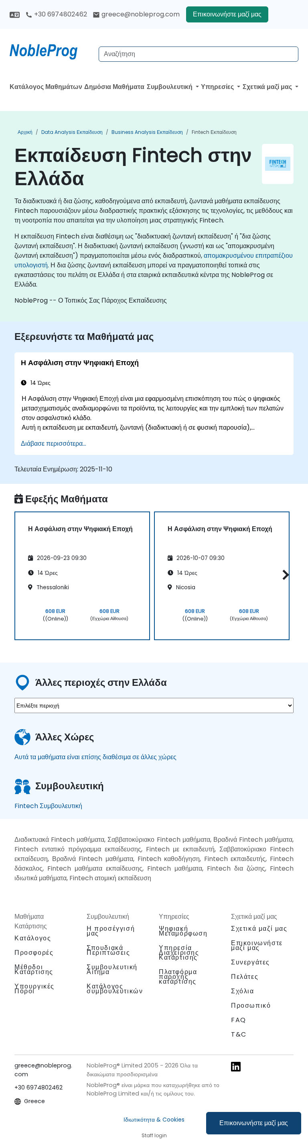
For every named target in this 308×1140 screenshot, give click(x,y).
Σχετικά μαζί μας (268, 86)
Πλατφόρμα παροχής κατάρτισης (178, 976)
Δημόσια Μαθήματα (114, 86)
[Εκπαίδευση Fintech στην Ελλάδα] (51, 50)
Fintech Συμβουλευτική (48, 806)
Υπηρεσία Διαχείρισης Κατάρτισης (179, 952)
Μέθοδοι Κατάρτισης (33, 969)
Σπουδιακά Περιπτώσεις (108, 950)
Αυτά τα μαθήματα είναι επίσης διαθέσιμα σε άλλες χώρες (95, 757)
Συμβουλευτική (170, 86)
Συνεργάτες (250, 962)
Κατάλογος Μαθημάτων (46, 86)
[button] (284, 575)
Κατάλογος (32, 938)
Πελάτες (244, 976)
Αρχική (25, 132)
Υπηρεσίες (218, 86)
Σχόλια (242, 991)
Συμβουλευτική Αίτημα (112, 969)
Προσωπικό (251, 1005)
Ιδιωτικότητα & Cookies (154, 1120)
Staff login (154, 1135)
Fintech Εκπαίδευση (214, 132)
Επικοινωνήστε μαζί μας (253, 1123)
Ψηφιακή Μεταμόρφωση (183, 931)
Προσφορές (33, 952)
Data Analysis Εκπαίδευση (72, 132)
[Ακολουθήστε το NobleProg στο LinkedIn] (236, 1066)
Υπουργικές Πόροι (34, 989)
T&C (239, 1034)
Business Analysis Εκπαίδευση (147, 132)
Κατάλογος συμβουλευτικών (115, 989)
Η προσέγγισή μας (111, 931)
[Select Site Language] (15, 14)
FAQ (238, 1020)
